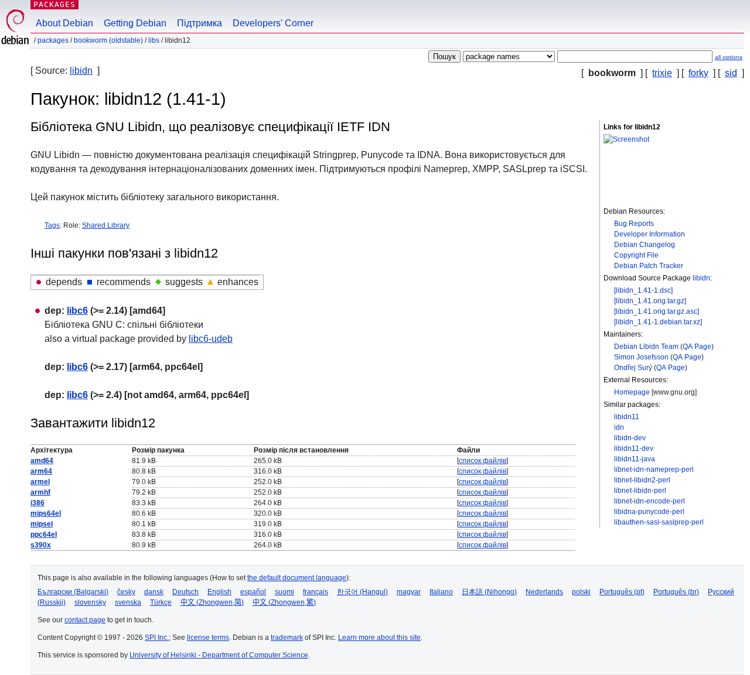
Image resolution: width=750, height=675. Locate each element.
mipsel (41, 524)
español (253, 592)
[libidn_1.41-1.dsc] (643, 290)
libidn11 (626, 417)
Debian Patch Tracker (648, 266)
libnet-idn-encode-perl (649, 501)
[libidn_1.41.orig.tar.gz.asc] (656, 311)
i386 (37, 503)
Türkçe (161, 602)
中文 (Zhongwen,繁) (284, 602)
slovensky (90, 602)
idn (619, 427)
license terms (208, 637)
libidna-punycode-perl (649, 512)
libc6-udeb (211, 339)
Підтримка (199, 23)
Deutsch (185, 592)
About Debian (64, 23)
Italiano (441, 592)
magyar (409, 592)
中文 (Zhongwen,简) (212, 602)
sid (731, 73)
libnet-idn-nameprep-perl (654, 469)
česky (126, 592)
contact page (84, 620)
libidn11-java (634, 459)
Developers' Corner (273, 23)
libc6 (77, 311)
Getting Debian (135, 23)
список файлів (482, 461)
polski (581, 592)
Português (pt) (622, 592)
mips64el (45, 513)
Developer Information (649, 234)
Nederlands (544, 592)
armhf (40, 492)
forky (698, 73)
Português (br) (676, 592)
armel (40, 482)
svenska (128, 602)
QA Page (697, 346)
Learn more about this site (379, 637)
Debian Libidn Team (646, 346)
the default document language (296, 578)
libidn (81, 71)
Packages (54, 4)
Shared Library (105, 225)
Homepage (632, 392)
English (219, 592)
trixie (662, 73)
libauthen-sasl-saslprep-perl (659, 522)
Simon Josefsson (641, 357)
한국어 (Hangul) (362, 592)
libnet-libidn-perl (640, 490)
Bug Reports (634, 224)
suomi (284, 592)
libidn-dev (630, 438)
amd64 (41, 461)
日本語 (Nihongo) (489, 592)
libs (153, 40)
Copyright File (636, 255)
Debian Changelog (644, 245)
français (315, 592)
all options (728, 57)
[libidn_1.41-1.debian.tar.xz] (658, 322)
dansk (153, 592)
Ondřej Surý (633, 368)
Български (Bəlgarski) (73, 592)
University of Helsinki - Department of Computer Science (218, 655)
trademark (287, 637)
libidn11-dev (633, 448)
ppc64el (43, 534)
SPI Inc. (157, 637)
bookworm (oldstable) (108, 40)
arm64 (41, 471)
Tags (52, 225)
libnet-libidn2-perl (642, 480)
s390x (40, 545)
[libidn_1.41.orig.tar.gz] (650, 301)
